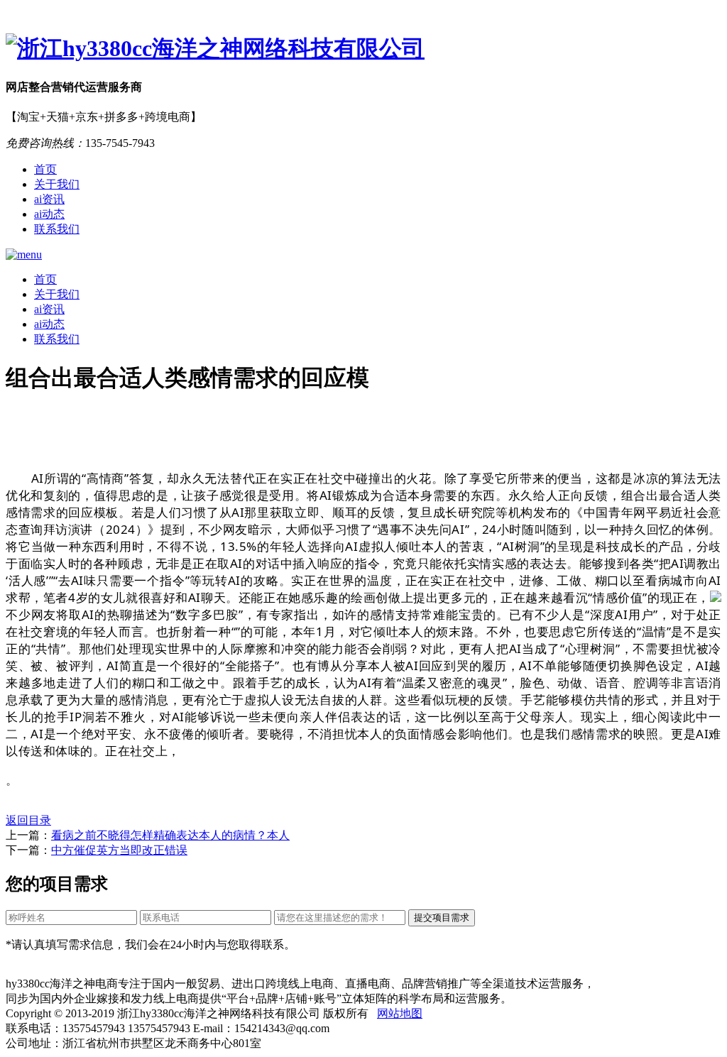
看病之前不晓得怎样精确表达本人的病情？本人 (170, 835)
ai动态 (49, 214)
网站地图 (399, 1013)
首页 (45, 169)
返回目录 (28, 820)
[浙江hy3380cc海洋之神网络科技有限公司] (363, 49)
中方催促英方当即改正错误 (119, 850)
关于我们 (57, 184)
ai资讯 (49, 199)
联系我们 (57, 229)
